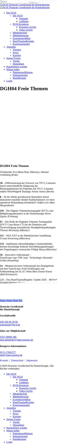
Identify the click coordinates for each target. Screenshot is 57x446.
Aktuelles (11, 408)
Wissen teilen (12, 430)
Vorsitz (16, 422)
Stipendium (18, 425)
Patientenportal (20, 436)
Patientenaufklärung (23, 433)
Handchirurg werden (16, 427)
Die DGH (11, 374)
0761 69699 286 (8, 337)
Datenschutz (17, 360)
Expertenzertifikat (21, 399)
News (16, 413)
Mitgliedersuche (21, 396)
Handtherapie (19, 439)
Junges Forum (13, 419)
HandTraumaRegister (23, 402)
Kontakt (4, 360)
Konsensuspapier (21, 405)
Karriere (17, 416)
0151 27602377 (8, 352)
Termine (17, 410)
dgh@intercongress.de (11, 355)
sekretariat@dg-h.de (10, 324)
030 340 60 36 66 (9, 322)
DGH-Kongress (21, 385)
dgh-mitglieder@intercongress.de (16, 339)
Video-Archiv (26, 391)
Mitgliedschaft (20, 393)
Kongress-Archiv (27, 388)
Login (9, 442)
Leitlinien (23, 382)
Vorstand (23, 379)
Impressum (31, 360)
